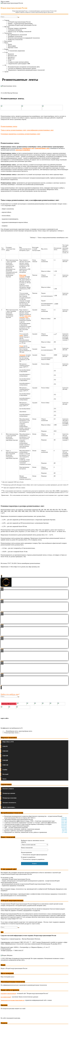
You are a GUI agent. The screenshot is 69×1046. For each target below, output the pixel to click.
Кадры (6, 49)
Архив (6, 71)
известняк (27, 316)
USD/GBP (5, 760)
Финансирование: (26, 852)
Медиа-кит (11, 59)
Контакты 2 (11, 57)
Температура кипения (9, 793)
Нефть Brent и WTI (8, 741)
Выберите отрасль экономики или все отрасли (32, 841)
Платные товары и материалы (17, 28)
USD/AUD (5, 751)
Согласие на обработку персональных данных (22, 68)
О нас (6, 52)
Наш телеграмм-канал (7, 977)
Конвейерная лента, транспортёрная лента (18, 731)
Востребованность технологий (17, 34)
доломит (22, 276)
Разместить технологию (15, 39)
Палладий (5, 774)
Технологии (8, 33)
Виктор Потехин (13, 93)
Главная (6, 20)
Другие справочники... (9, 807)
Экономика (4, 1026)
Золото (4, 779)
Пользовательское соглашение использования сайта (24, 67)
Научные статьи (13, 47)
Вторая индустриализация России (14, 8)
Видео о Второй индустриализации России (14, 968)
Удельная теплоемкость (9, 802)
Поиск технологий (27, 847)
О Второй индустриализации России (19, 22)
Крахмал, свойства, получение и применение (18, 830)
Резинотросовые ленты (12, 732)
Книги (10, 44)
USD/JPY (5, 746)
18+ (5, 65)
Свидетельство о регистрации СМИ (19, 63)
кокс (26, 317)
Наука (6, 43)
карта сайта (4, 718)
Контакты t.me (12, 55)
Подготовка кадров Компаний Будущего (16, 826)
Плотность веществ (8, 788)
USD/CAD (5, 765)
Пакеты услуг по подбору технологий (19, 31)
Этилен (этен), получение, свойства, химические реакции (22, 829)
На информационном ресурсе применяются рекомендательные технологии (24, 985)
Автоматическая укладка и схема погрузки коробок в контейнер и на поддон (28, 824)
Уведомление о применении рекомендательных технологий (26, 70)
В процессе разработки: (28, 857)
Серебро (5, 769)
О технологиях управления (16, 51)
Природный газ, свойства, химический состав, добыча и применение (25, 832)
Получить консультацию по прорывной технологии (24, 38)
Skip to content (5, 1)
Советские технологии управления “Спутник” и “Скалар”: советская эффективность (30, 822)
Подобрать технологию (15, 36)
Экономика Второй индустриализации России (22, 25)
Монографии (12, 46)
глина (21, 335)
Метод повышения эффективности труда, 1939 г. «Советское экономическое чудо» (29, 821)
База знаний (8, 41)
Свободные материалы (15, 30)
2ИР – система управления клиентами (16, 827)
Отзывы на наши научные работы (18, 62)
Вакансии (11, 54)
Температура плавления (9, 798)
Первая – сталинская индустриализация (20, 23)
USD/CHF (5, 755)
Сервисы (4, 1043)
